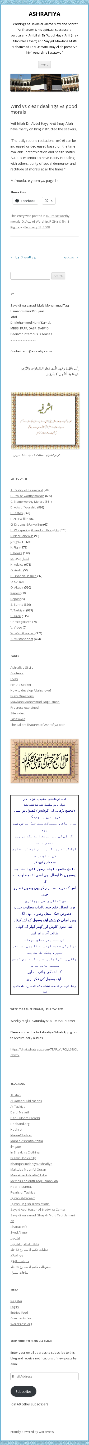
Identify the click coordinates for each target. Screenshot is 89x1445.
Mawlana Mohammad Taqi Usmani (35, 702)
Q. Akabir (16, 587)
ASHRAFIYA (45, 14)
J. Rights (16, 541)
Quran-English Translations (30, 1204)
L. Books (16, 553)
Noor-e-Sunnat (21, 1186)
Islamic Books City (23, 1158)
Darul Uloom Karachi (25, 1118)
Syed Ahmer (19, 1232)
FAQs (14, 679)
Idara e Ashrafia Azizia (26, 1141)
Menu (44, 64)
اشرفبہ (15, 1238)
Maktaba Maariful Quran (28, 1169)
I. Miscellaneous (21, 536)
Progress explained (24, 707)
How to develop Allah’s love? (30, 690)
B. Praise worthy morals (27, 496)
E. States (16, 513)
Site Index (17, 713)
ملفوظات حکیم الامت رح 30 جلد (30, 1267)
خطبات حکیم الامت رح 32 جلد (29, 1249)
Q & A (14, 581)
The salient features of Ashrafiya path (38, 724)
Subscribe (23, 1391)
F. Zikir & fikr (58, 221)
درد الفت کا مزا (23, 257)
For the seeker (20, 684)
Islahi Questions (22, 696)
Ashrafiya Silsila (21, 667)
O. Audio (16, 570)
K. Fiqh (15, 547)
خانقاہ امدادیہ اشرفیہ (24, 1244)
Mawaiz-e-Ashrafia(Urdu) (28, 1175)
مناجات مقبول (19, 1272)
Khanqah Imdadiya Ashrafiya (31, 1164)
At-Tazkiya (17, 1106)
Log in (14, 1307)
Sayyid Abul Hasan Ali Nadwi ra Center (38, 1209)
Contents (16, 673)
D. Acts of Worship (35, 221)
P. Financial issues (23, 576)
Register (16, 1301)
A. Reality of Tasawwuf (26, 490)
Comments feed (21, 1318)
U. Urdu (15, 616)
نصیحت (71, 257)
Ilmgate (15, 1146)
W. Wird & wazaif (22, 633)
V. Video (16, 627)
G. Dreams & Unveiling (26, 524)
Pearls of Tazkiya (22, 1192)
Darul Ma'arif (19, 1112)
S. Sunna (16, 604)
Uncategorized (21, 622)
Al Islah (15, 1095)
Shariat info (18, 1227)
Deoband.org (19, 1124)
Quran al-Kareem (22, 1198)
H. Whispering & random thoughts (34, 530)
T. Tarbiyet (17, 610)
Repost (15, 593)
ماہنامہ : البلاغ (19, 1261)
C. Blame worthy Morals (27, 501)
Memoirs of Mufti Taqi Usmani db (34, 1181)
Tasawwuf (17, 719)
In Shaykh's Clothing (24, 1152)
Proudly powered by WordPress (32, 1432)
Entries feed (19, 1312)
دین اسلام (16, 1255)
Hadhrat (16, 1129)
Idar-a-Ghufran (21, 1135)
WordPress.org (21, 1324)
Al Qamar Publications (26, 1101)
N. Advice (16, 564)
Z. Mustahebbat (21, 639)
